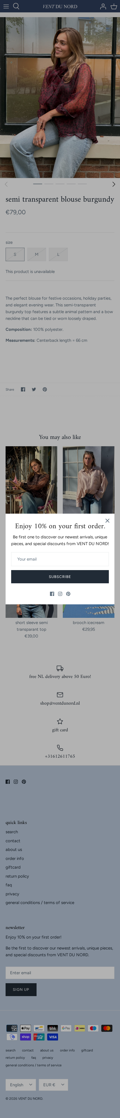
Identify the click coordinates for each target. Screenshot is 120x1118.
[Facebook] (52, 594)
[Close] (107, 520)
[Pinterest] (68, 594)
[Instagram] (60, 594)
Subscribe (60, 577)
